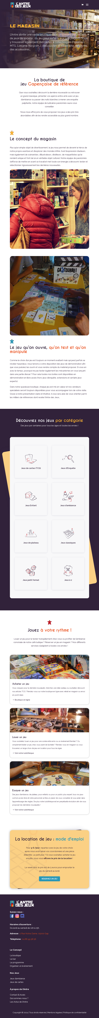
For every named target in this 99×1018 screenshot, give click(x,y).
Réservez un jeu (49, 879)
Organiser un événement (21, 966)
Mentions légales (54, 1012)
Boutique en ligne (22, 700)
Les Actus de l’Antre (19, 1002)
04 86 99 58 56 (29, 939)
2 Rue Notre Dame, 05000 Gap (34, 933)
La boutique (15, 955)
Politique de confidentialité (74, 1012)
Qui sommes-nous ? (19, 998)
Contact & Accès (17, 995)
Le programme (17, 962)
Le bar (13, 959)
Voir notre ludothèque (24, 753)
